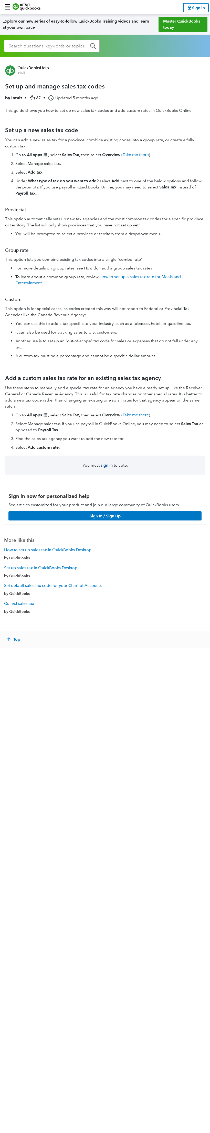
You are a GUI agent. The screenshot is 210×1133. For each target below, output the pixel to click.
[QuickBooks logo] (26, 7)
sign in (107, 465)
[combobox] (52, 46)
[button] (7, 6)
